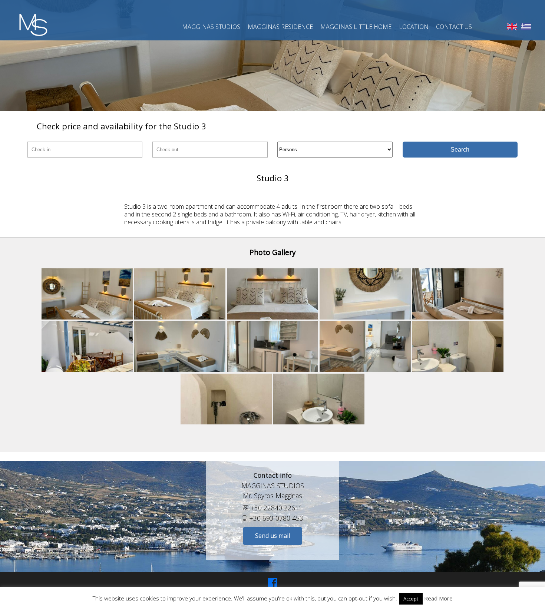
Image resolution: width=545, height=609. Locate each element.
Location (414, 27)
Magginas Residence (280, 27)
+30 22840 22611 (275, 507)
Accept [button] (410, 598)
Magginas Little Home (356, 27)
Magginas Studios (211, 27)
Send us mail (272, 536)
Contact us (454, 27)
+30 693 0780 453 (275, 518)
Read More (438, 598)
